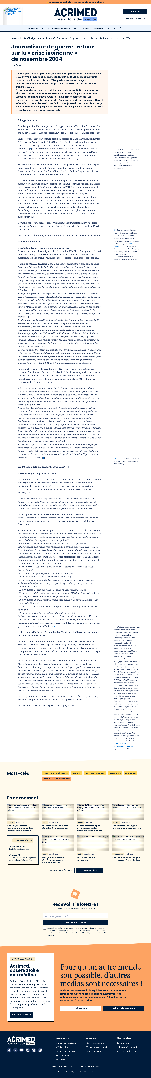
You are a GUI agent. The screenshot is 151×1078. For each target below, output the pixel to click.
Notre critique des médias (59, 28)
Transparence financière (98, 1047)
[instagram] (28, 1050)
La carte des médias (65, 1051)
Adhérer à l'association (124, 1008)
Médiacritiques (63, 1047)
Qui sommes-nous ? (21, 1015)
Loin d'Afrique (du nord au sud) (38, 38)
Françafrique (115, 773)
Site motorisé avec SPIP (89, 1066)
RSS (72, 1066)
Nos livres (60, 1060)
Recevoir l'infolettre (135, 18)
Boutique (111, 28)
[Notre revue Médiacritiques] (16, 17)
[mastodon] (40, 1050)
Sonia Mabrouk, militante (19, 849)
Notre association (35, 28)
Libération (77, 773)
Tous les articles (89, 870)
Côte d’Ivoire (130, 773)
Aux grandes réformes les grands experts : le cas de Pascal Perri (22, 859)
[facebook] (9, 1050)
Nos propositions (81, 28)
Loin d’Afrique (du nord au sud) (56, 778)
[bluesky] (34, 1050)
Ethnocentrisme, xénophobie (55, 773)
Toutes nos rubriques (66, 1043)
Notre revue (98, 28)
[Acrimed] (75, 15)
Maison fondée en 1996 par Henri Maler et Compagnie (76, 1072)
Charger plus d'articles (61, 870)
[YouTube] (21, 1050)
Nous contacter (93, 1051)
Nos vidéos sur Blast (65, 1056)
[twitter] (15, 1050)
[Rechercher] (120, 28)
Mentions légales (59, 1066)
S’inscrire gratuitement (75, 922)
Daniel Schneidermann (95, 773)
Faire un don (135, 11)
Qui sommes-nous (95, 1043)
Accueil (15, 38)
